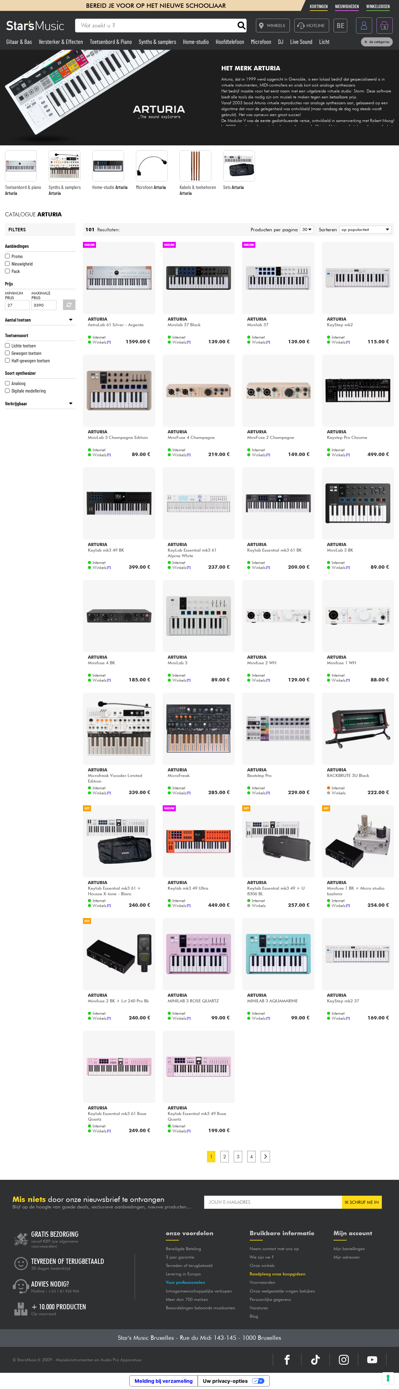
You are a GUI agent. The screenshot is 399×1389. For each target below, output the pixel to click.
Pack (16, 271)
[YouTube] (372, 1360)
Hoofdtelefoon (230, 41)
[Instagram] (344, 1360)
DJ (281, 41)
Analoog (19, 383)
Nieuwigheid (22, 263)
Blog (254, 1316)
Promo (17, 256)
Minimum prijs (14, 295)
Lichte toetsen (24, 345)
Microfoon (261, 41)
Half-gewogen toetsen (31, 360)
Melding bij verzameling (164, 1381)
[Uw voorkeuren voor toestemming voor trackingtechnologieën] (388, 1378)
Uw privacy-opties (225, 1381)
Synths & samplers (158, 41)
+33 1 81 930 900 (63, 1291)
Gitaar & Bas (19, 41)
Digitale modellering (29, 390)
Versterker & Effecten (61, 41)
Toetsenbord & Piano (111, 41)
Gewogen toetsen (26, 353)
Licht (324, 41)
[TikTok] (315, 1360)
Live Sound (302, 41)
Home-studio (196, 41)
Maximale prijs (40, 295)
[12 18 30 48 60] (306, 229)
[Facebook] (287, 1360)
